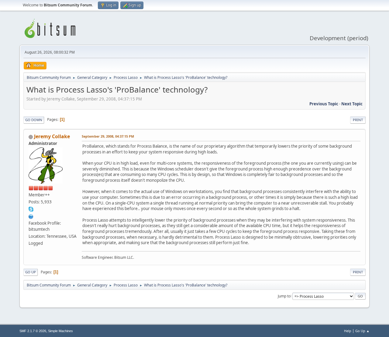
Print (358, 120)
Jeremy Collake (52, 136)
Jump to (284, 295)
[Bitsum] (31, 216)
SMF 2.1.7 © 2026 (32, 331)
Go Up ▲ (362, 330)
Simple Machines (60, 331)
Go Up (30, 272)
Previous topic (323, 104)
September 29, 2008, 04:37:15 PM (108, 136)
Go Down (33, 120)
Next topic (352, 104)
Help (347, 330)
